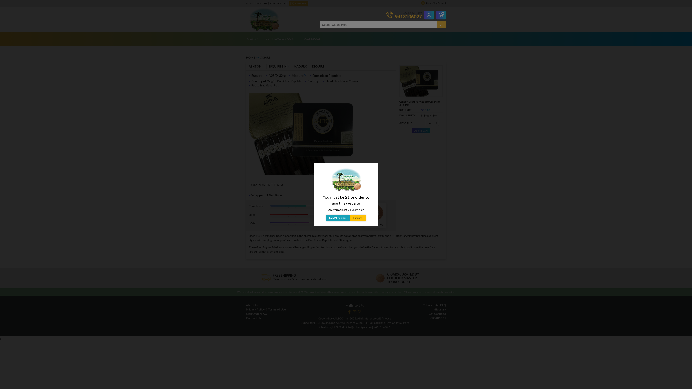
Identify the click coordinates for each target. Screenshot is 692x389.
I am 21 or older (338, 217)
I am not (358, 217)
